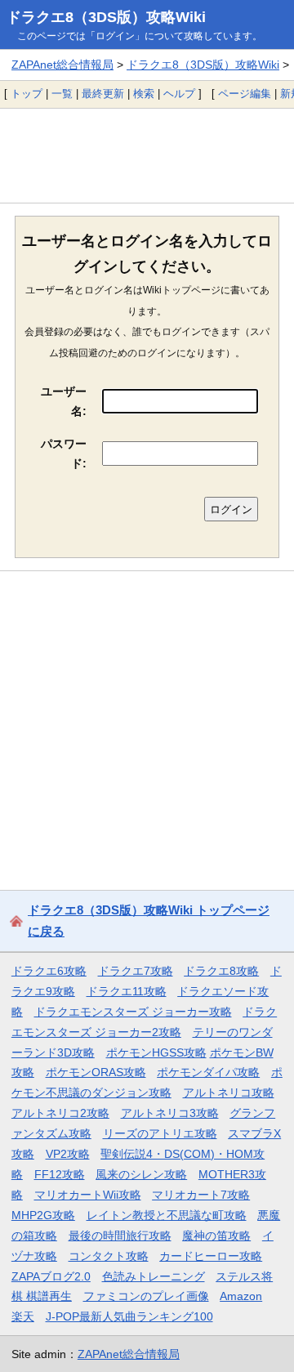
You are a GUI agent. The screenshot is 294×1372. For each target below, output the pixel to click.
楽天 (22, 1316)
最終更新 (103, 93)
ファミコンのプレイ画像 (146, 1296)
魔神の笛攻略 (216, 1235)
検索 (143, 93)
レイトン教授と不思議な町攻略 (167, 1215)
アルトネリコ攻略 (228, 1092)
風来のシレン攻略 (141, 1174)
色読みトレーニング (153, 1276)
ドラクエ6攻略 (49, 970)
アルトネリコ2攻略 (60, 1112)
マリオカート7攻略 (201, 1194)
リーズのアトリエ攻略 (160, 1133)
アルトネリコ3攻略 (170, 1112)
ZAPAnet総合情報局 (62, 64)
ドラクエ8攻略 (221, 970)
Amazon (241, 1296)
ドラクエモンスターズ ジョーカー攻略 (133, 1011)
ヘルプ (179, 93)
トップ (26, 93)
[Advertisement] (147, 155)
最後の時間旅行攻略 (120, 1235)
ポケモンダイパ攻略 (208, 1072)
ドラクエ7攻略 (135, 970)
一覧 (62, 93)
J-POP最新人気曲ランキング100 (129, 1316)
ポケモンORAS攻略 (96, 1072)
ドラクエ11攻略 (127, 991)
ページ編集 (244, 93)
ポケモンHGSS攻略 (156, 1052)
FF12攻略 (59, 1174)
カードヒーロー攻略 (210, 1256)
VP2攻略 (68, 1153)
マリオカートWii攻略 (87, 1194)
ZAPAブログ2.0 (51, 1276)
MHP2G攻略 (43, 1215)
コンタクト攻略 (109, 1256)
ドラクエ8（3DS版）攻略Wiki (106, 17)
